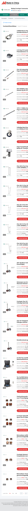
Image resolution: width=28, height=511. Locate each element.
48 (16, 493)
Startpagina (5, 14)
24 (9, 493)
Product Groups (7, 22)
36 (13, 493)
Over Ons (22, 14)
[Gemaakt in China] (10, 3)
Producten (15, 14)
